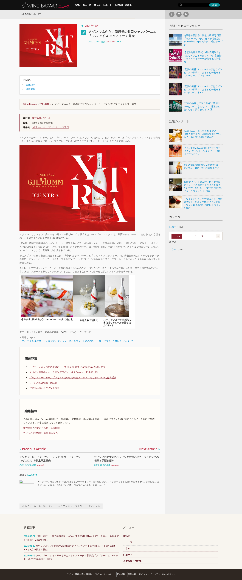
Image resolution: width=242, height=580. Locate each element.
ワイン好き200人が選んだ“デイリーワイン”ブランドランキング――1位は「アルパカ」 (202, 151)
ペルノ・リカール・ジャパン (37, 506)
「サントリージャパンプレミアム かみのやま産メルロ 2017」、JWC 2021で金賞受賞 (72, 377)
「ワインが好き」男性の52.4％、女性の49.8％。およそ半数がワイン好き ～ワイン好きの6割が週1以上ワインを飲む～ (203, 203)
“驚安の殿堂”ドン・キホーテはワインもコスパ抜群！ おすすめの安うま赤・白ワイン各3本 (203, 89)
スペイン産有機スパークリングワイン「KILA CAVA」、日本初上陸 (63, 372)
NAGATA (110, 41)
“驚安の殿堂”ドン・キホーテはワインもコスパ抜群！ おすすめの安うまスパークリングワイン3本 (203, 72)
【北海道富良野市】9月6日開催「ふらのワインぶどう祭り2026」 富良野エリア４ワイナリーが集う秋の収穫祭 (202, 57)
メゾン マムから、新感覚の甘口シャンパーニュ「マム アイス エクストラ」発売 (122, 33)
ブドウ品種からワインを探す (44, 388)
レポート (107, 4)
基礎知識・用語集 (123, 4)
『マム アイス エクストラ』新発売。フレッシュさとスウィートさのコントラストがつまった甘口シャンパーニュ (77, 340)
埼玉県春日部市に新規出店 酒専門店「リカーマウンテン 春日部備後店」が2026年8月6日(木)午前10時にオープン (203, 40)
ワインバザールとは (104, 574)
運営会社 (27, 427)
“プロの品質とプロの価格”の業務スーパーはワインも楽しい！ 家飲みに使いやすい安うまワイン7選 (203, 106)
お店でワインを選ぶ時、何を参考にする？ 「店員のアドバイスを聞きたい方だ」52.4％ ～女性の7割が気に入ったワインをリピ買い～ (202, 186)
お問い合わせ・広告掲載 (47, 427)
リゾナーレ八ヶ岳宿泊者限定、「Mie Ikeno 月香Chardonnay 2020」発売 (67, 366)
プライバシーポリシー (165, 574)
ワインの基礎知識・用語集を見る (40, 433)
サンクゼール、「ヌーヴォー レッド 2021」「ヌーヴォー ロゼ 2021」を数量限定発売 (51, 458)
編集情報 (30, 89)
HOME (77, 4)
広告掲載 (121, 574)
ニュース (87, 4)
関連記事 (30, 84)
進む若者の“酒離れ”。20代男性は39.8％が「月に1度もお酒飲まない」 (202, 166)
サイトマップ (145, 574)
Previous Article (32, 449)
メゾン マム (94, 506)
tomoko (115, 465)
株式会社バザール (41, 118)
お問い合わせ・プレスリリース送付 (50, 127)
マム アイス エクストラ (70, 506)
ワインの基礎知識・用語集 (43, 382)
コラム (97, 4)
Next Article (149, 449)
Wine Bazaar (30, 104)
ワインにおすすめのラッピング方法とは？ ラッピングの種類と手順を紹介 (126, 458)
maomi (40, 465)
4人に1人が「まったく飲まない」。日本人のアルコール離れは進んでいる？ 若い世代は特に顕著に (202, 134)
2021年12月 (92, 25)
